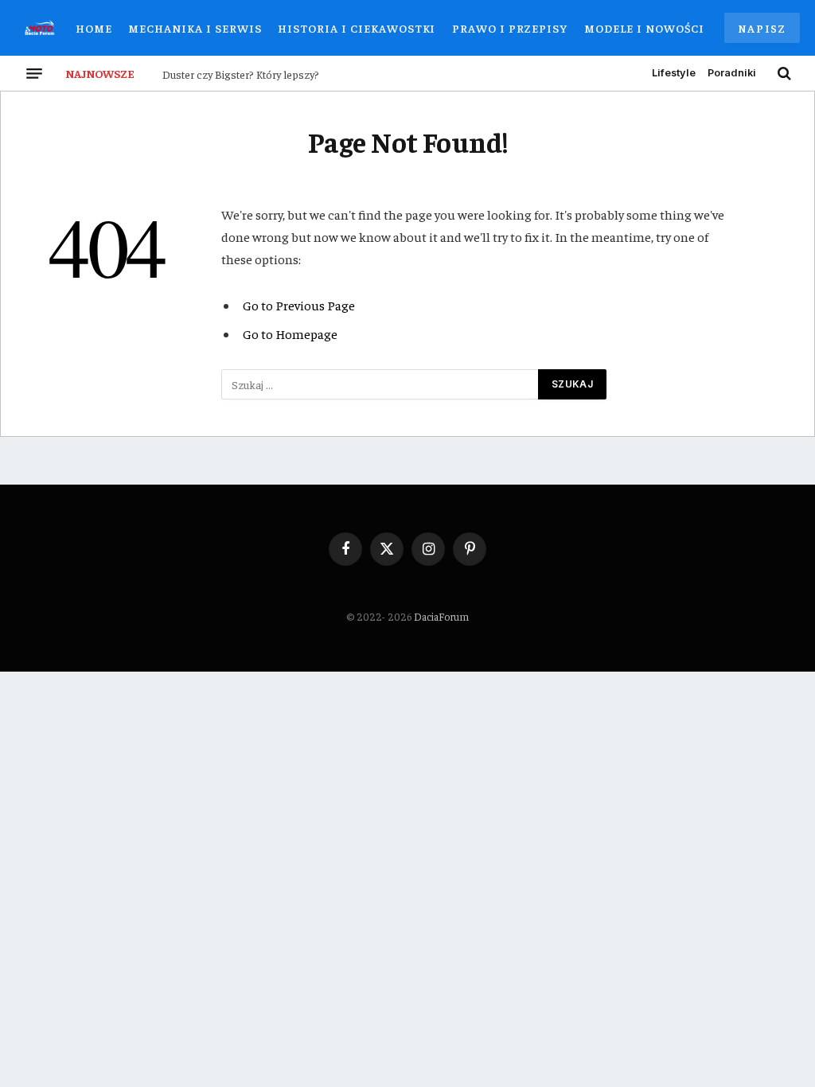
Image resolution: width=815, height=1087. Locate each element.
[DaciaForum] (40, 28)
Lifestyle (674, 73)
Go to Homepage (290, 333)
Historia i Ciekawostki (356, 28)
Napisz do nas (762, 32)
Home (94, 28)
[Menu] (34, 73)
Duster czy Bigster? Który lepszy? (240, 74)
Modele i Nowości (644, 28)
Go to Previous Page (299, 305)
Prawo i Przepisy (509, 28)
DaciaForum (441, 616)
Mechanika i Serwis (194, 28)
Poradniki (732, 73)
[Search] (782, 73)
